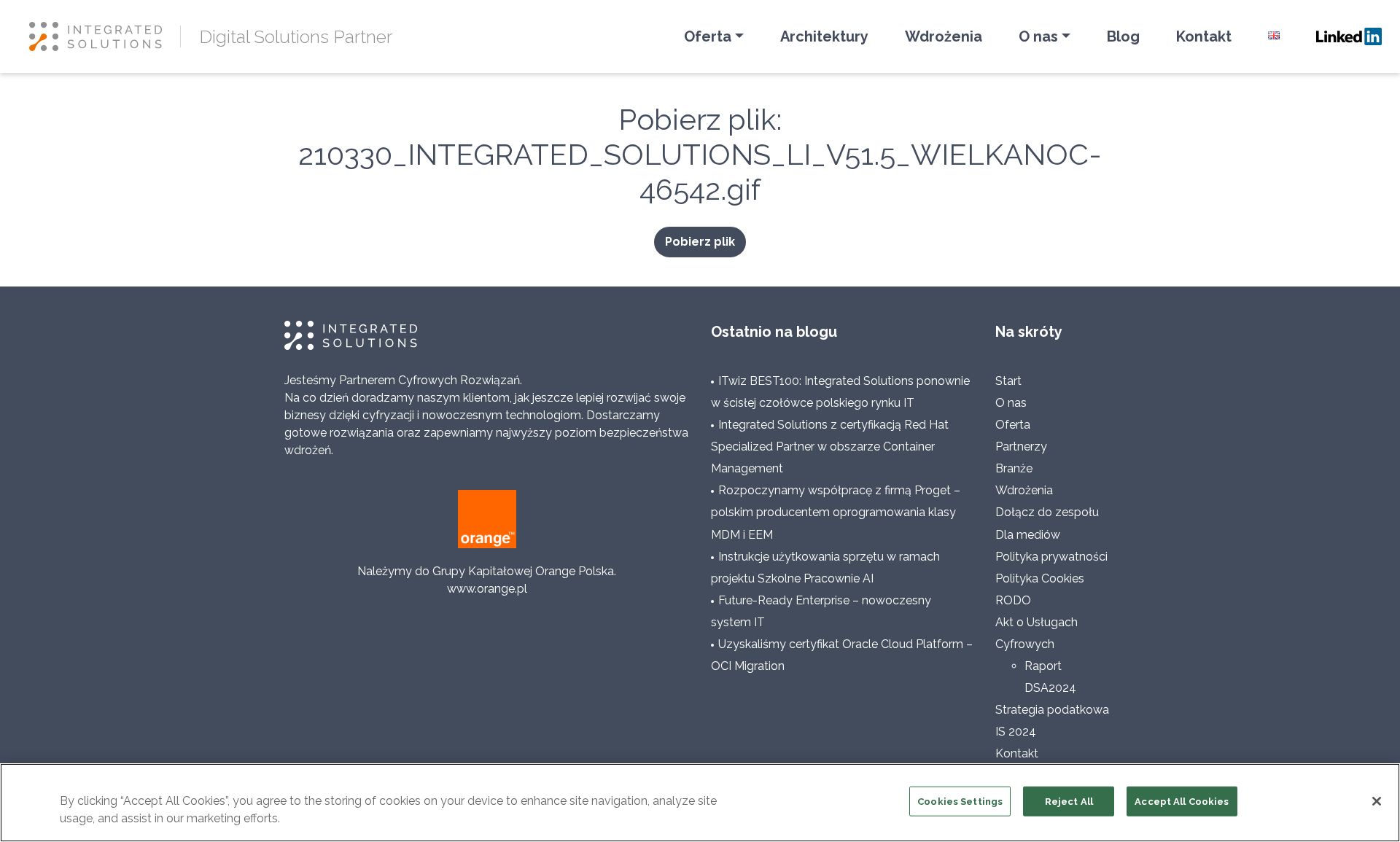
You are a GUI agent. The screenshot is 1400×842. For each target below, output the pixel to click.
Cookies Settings (960, 801)
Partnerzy (1021, 446)
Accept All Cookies (1182, 801)
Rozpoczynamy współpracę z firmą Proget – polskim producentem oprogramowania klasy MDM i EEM (835, 512)
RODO (1013, 600)
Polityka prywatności (1051, 557)
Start (1008, 381)
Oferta (707, 36)
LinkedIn (1349, 36)
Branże (1013, 468)
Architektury (824, 36)
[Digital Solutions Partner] (104, 36)
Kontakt (1204, 36)
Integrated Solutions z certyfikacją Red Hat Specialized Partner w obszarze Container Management (830, 446)
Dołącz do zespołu (1047, 512)
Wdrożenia (943, 36)
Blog (1123, 36)
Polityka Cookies (1039, 578)
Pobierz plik (700, 242)
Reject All (1069, 801)
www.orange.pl (487, 589)
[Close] (1377, 801)
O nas (1038, 36)
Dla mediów (1027, 535)
